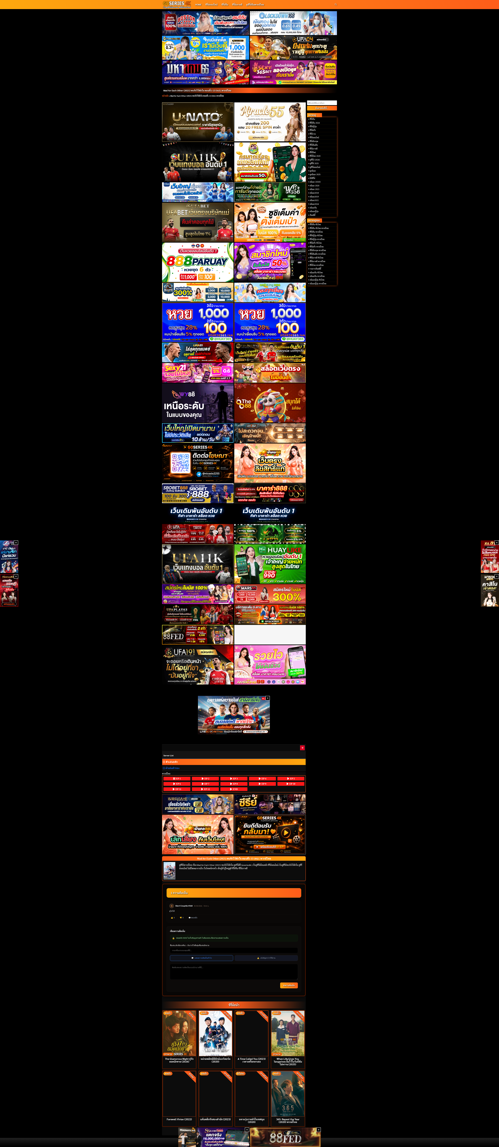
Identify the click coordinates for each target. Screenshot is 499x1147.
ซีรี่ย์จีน (224, 4)
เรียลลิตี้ (312, 215)
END (235, 789)
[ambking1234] (270, 292)
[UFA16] (198, 564)
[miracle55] (270, 121)
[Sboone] (198, 513)
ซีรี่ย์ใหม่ (313, 152)
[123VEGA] (270, 433)
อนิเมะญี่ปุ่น (314, 211)
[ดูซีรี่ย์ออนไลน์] (270, 804)
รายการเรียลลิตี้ (315, 269)
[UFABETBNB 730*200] (270, 352)
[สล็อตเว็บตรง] (270, 373)
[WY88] (198, 403)
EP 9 (263, 784)
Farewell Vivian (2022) (179, 1119)
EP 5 (292, 778)
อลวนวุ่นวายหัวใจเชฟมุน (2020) (251, 1120)
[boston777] (205, 23)
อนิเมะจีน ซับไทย (316, 272)
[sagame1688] (198, 804)
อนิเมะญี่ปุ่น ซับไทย (317, 280)
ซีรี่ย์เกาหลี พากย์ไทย (317, 261)
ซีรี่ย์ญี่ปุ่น (313, 126)
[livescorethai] (234, 715)
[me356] (198, 192)
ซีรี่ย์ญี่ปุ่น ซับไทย (316, 235)
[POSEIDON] (198, 433)
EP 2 (206, 778)
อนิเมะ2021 (314, 200)
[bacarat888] (270, 493)
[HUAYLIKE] (270, 564)
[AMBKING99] (270, 262)
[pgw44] (270, 534)
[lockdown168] (293, 23)
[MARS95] (270, 594)
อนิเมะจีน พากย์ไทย (317, 276)
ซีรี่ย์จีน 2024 (315, 123)
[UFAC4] (293, 48)
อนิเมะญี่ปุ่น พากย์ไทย (318, 283)
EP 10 (292, 784)
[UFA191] (198, 664)
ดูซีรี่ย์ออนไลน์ (315, 167)
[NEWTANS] (9, 590)
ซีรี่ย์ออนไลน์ (211, 4)
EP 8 (235, 784)
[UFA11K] (198, 162)
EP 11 (178, 789)
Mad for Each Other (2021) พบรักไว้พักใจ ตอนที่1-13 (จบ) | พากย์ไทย (197, 90)
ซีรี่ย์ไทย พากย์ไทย (317, 265)
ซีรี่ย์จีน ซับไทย (315, 224)
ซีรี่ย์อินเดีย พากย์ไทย (318, 254)
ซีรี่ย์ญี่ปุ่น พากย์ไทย (317, 239)
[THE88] (270, 403)
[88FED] (198, 635)
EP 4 (263, 778)
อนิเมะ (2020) (315, 182)
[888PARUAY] (198, 262)
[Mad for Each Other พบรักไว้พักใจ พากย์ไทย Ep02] (302, 747)
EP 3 (235, 778)
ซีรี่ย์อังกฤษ (314, 141)
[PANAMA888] (9, 556)
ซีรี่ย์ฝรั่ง (313, 130)
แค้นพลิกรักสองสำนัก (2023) (215, 1119)
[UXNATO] (198, 122)
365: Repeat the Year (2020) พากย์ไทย (288, 1120)
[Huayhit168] (205, 48)
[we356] (270, 192)
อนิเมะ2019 (314, 196)
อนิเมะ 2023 (314, 189)
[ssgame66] (213, 1137)
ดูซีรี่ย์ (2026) (315, 160)
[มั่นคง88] (198, 834)
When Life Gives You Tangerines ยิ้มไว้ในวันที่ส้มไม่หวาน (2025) (288, 1061)
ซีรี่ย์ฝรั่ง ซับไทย (316, 243)
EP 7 (206, 784)
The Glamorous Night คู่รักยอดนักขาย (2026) (179, 1060)
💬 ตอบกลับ (193, 917)
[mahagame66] (205, 72)
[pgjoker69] (270, 614)
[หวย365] (198, 322)
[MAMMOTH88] (198, 292)
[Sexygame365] (293, 72)
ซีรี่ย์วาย (313, 134)
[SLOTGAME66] (490, 556)
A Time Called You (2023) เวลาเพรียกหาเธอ (252, 1060)
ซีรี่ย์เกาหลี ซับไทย (316, 258)
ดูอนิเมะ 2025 (315, 174)
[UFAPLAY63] (198, 614)
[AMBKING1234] (270, 162)
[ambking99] (270, 664)
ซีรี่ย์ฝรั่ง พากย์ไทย (317, 246)
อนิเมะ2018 (314, 193)
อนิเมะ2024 (314, 204)
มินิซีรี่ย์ (312, 178)
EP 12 (206, 789)
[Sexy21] (198, 373)
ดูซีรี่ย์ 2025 (314, 163)
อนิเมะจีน (313, 207)
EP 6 (178, 784)
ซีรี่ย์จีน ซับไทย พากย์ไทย (319, 228)
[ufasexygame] (198, 594)
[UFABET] (198, 222)
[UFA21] (198, 352)
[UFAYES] (198, 534)
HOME (198, 4)
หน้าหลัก (165, 96)
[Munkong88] (270, 463)
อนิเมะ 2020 (314, 185)
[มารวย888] (490, 590)
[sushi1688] (270, 222)
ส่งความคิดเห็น (289, 985)
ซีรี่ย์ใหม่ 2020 (315, 156)
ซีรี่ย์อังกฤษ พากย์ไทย (318, 250)
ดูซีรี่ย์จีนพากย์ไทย (255, 4)
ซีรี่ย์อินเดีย (314, 145)
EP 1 (178, 778)
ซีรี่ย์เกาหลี (237, 4)
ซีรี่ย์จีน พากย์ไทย (316, 232)
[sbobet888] (198, 493)
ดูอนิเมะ (313, 171)
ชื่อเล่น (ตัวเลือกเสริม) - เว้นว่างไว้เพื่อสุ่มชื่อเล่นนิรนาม (189, 945)
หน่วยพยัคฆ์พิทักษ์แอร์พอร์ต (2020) (215, 1060)
